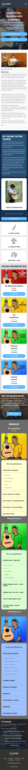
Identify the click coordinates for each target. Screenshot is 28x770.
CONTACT (17, 760)
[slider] (15, 66)
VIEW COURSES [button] (14, 218)
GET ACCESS (14, 294)
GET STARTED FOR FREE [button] (14, 45)
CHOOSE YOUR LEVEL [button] (14, 34)
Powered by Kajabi (14, 766)
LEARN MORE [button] (14, 745)
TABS (23, 758)
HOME (5, 758)
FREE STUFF (17, 758)
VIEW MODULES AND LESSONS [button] (14, 213)
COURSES (10, 758)
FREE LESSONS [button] (14, 414)
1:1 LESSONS (11, 760)
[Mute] (25, 66)
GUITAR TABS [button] (14, 39)
